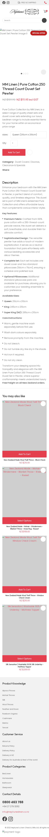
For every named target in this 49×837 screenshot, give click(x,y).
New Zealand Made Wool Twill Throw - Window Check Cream (24, 596)
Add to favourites (43, 403)
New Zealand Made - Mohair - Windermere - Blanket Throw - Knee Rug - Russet (24, 527)
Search (44, 20)
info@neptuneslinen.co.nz (15, 811)
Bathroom (6, 783)
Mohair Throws (8, 695)
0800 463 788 (45, 2)
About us (6, 741)
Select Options (24, 520)
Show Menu (3, 11)
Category (7, 161)
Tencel (5, 727)
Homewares (7, 778)
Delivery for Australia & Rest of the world (19, 760)
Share (5, 169)
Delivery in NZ (8, 755)
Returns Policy (8, 746)
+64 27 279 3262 (10, 806)
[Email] (18, 170)
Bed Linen (6, 773)
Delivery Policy (8, 750)
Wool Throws (7, 704)
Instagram (8, 2)
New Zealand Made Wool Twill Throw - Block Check (24, 460)
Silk (3, 700)
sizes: (5, 134)
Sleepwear (7, 787)
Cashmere (7, 718)
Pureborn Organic (10, 713)
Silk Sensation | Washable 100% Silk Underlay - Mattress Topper (24, 665)
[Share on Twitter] (14, 170)
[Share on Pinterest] (22, 170)
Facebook (3, 2)
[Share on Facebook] (11, 170)
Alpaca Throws (8, 690)
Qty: (4, 143)
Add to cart (14, 152)
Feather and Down (10, 709)
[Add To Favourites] (29, 152)
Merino (5, 723)
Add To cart (24, 454)
